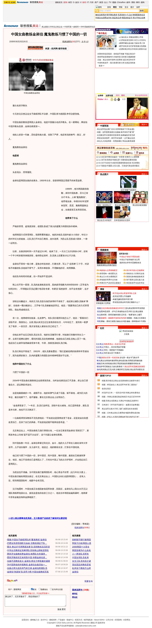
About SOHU (99, 620)
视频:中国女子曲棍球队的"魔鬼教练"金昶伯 (27, 539)
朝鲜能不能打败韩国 (81, 539)
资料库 (141, 153)
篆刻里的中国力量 (125, 299)
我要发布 (88, 581)
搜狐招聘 (52, 620)
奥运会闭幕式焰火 (122, 205)
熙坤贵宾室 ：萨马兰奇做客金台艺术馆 (116, 311)
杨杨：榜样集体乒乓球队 (136, 321)
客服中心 (70, 620)
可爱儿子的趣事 (124, 296)
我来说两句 (67, 41)
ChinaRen (121, 2)
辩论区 (74, 597)
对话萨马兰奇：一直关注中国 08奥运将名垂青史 (121, 393)
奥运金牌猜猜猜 (141, 95)
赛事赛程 (103, 153)
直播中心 (129, 153)
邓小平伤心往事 (139, 18)
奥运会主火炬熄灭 (104, 220)
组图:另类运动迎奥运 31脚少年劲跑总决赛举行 (120, 401)
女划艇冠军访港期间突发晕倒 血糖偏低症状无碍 (116, 135)
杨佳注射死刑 (100, 15)
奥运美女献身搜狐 (140, 205)
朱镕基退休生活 (138, 15)
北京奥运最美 (137, 311)
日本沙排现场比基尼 (109, 364)
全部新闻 (118, 620)
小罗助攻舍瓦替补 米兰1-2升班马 (132, 40)
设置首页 (25, 620)
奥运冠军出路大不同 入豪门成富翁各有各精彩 (120, 409)
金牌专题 (109, 95)
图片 (132, 7)
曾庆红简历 (106, 389)
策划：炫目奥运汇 (104, 205)
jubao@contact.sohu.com (86, 626)
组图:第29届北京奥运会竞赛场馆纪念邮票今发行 (121, 381)
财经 (84, 2)
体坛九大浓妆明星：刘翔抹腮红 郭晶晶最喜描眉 (116, 141)
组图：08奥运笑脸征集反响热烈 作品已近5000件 (121, 397)
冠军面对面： (124, 254)
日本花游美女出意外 (122, 220)
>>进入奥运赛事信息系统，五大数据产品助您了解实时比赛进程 (37, 518)
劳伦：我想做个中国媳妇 (114, 350)
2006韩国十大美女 (80, 547)
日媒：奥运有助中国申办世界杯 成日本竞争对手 (116, 60)
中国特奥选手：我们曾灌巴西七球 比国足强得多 (116, 63)
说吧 (138, 7)
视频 (114, 2)
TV (110, 2)
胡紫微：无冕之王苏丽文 (136, 318)
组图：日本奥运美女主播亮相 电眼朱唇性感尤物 (121, 413)
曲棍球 (76, 27)
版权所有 (101, 623)
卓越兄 (115, 299)
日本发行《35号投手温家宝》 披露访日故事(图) (120, 405)
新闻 (65, 2)
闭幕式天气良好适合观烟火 (110, 283)
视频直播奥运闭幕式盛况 (107, 265)
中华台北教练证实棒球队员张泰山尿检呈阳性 (28, 550)
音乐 (126, 7)
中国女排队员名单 (80, 557)
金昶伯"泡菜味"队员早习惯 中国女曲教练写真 (28, 572)
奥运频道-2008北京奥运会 (52, 27)
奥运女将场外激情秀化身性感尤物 (114, 361)
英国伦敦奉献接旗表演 (135, 277)
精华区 (74, 594)
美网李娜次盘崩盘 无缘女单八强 (132, 43)
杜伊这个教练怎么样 (81, 568)
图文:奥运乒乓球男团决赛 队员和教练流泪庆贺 (28, 547)
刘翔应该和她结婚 (135, 361)
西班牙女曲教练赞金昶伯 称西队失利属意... (27, 554)
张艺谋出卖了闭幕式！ (113, 353)
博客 (133, 2)
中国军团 (67, 27)
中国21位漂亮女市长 (103, 18)
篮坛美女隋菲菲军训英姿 (135, 308)
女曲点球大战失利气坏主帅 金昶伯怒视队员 (27, 568)
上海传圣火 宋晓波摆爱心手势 (131, 37)
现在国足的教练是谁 (81, 564)
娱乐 (77, 2)
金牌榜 (100, 95)
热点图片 (104, 174)
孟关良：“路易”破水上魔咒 (131, 315)
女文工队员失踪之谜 (81, 561)
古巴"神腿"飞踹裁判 (128, 190)
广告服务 (61, 620)
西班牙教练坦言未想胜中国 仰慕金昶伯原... (27, 557)
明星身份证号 (127, 18)
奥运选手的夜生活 (137, 369)
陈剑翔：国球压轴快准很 (111, 315)
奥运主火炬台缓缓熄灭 (108, 277)
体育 (70, 2)
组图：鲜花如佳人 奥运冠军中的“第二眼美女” (119, 385)
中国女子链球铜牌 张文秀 (130, 260)
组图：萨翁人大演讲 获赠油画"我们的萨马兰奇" (120, 417)
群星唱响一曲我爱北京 (108, 273)
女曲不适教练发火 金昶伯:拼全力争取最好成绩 (28, 561)
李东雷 (115, 302)
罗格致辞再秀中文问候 (108, 280)
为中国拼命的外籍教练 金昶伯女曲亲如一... (27, 564)
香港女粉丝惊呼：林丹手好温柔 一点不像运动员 (116, 138)
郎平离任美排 (112, 15)
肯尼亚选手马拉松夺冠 (135, 283)
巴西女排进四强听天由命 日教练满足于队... (27, 543)
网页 (115, 7)
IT (88, 2)
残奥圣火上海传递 (106, 49)
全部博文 (126, 620)
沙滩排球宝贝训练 (122, 369)
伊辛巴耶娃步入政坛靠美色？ (112, 366)
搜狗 (142, 2)
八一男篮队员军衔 (80, 554)
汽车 (92, 2)
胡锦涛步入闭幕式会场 (135, 273)
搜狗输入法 (34, 620)
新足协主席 (116, 18)
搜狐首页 (58, 2)
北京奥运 (99, 344)
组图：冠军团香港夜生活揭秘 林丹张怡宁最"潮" (115, 132)
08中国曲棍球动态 (88, 27)
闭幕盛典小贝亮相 (103, 303)
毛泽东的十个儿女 (125, 15)
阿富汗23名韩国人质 (81, 543)
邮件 (128, 2)
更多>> (101, 66)
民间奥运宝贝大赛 (108, 369)
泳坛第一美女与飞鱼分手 (129, 358)
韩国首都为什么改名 (81, 550)
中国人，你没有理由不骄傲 (114, 347)
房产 (96, 2)
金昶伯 (75, 572)
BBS (138, 2)
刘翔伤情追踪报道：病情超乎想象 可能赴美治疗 (116, 54)
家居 (101, 2)
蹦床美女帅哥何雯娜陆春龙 (130, 263)
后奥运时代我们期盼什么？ (129, 302)
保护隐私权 (88, 620)
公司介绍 (109, 620)
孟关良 (115, 296)
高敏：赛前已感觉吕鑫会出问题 (113, 321)
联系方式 (78, 620)
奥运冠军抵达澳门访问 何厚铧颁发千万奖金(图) (115, 129)
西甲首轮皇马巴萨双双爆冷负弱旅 (132, 46)
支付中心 (44, 620)
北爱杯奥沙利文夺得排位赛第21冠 (133, 49)
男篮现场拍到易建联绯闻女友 (128, 364)
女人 (106, 2)
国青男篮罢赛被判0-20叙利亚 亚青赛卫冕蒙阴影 (117, 57)
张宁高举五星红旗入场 (135, 280)
